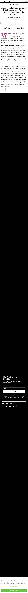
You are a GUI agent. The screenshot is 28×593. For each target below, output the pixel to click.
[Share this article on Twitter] (14, 28)
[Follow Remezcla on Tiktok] (16, 405)
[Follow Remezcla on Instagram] (10, 405)
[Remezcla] (5, 1)
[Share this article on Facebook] (9, 28)
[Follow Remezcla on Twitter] (6, 405)
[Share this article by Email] (18, 28)
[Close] (26, 579)
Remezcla (12, 4)
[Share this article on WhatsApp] (5, 28)
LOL (3, 89)
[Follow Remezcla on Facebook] (3, 405)
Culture (16, 4)
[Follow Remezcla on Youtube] (13, 405)
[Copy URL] (22, 28)
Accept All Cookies (14, 590)
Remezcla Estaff (15, 17)
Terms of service (17, 397)
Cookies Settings (14, 586)
